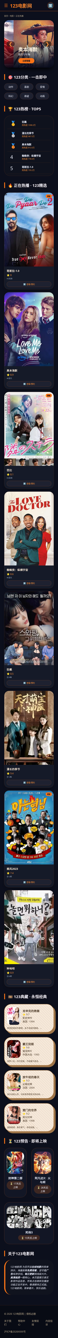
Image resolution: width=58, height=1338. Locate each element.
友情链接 (35, 1322)
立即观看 (26, 61)
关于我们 (7, 1322)
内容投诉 (49, 1322)
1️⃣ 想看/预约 (29, 284)
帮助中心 (21, 1322)
